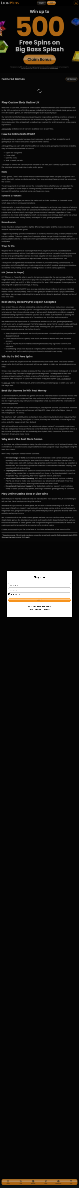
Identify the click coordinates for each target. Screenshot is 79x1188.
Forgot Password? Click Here (40, 610)
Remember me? (15, 594)
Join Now (39, 606)
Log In (39, 600)
